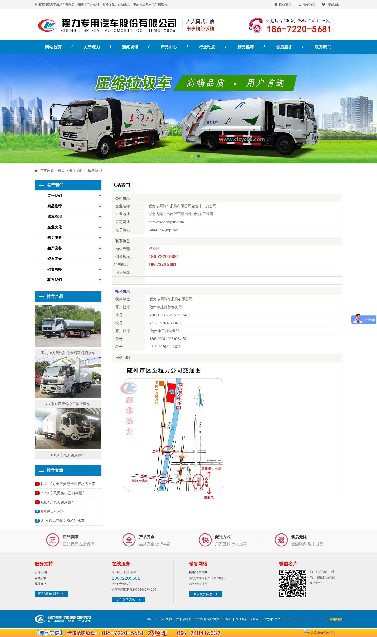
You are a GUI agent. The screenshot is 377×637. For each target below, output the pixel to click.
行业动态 (207, 47)
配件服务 (41, 584)
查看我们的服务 (48, 593)
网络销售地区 (198, 572)
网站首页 (285, 4)
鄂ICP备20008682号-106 (138, 589)
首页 (61, 170)
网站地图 (333, 4)
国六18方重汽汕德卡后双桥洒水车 (68, 353)
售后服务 (284, 47)
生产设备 (54, 248)
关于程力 (92, 47)
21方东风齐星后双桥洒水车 (63, 521)
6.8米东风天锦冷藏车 (68, 455)
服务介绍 (41, 572)
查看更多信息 (203, 594)
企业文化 (54, 227)
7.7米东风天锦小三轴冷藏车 (68, 404)
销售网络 (54, 269)
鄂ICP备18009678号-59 (298, 619)
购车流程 (54, 216)
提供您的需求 (125, 599)
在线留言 (41, 578)
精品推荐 (245, 47)
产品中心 (169, 47)
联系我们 (309, 4)
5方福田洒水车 (53, 511)
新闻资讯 (130, 47)
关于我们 (76, 170)
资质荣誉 (54, 258)
